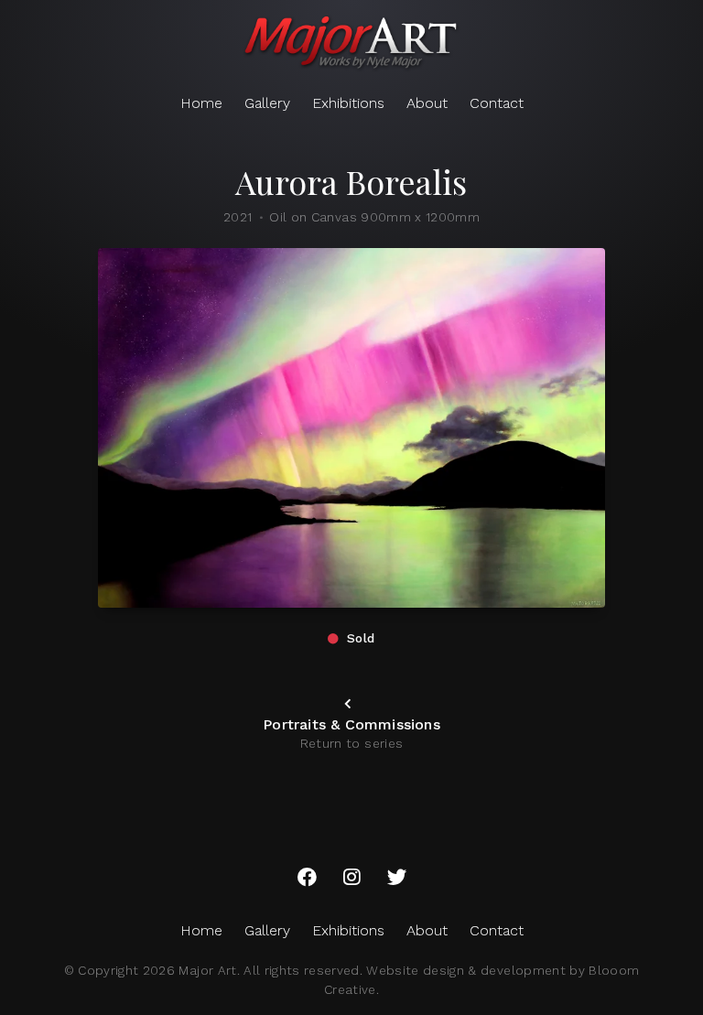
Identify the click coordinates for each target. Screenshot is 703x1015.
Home (201, 103)
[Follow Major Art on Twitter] (397, 877)
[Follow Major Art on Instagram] (352, 877)
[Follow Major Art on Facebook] (307, 877)
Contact (497, 103)
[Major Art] (351, 44)
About (427, 103)
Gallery (267, 103)
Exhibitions (348, 103)
